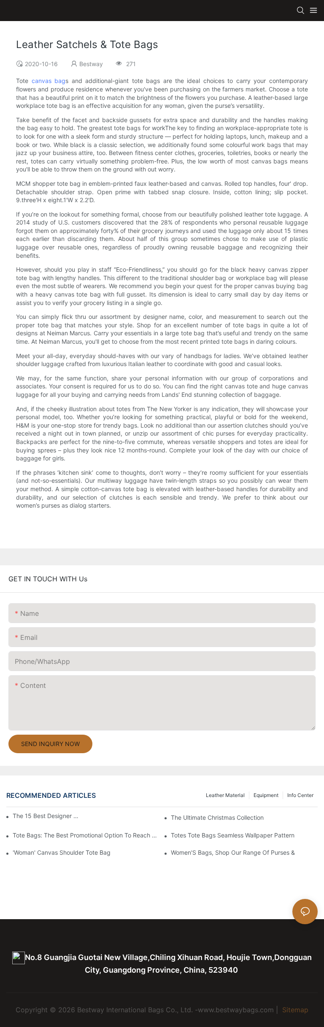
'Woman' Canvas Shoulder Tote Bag (62, 852)
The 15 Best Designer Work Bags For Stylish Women (47, 815)
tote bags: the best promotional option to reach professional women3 (86, 835)
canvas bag (48, 80)
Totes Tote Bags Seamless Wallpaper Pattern (232, 835)
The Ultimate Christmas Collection (217, 817)
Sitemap (294, 1010)
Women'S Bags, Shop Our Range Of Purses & (233, 852)
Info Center (300, 795)
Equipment (266, 795)
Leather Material (225, 795)
